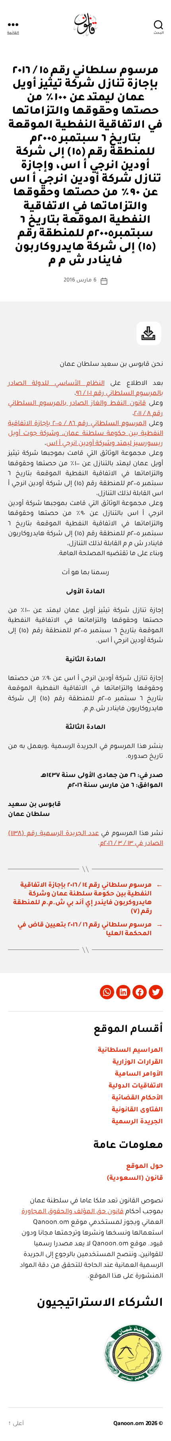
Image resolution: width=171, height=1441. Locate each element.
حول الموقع (144, 1166)
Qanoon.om (128, 1424)
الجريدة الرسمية (137, 1122)
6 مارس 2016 (80, 281)
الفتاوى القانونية (137, 1110)
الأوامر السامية (139, 1074)
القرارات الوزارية (138, 1062)
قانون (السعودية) (135, 1178)
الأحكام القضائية (137, 1098)
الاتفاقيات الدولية (136, 1086)
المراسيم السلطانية (130, 1050)
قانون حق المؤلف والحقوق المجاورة (72, 1212)
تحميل (148, 333)
